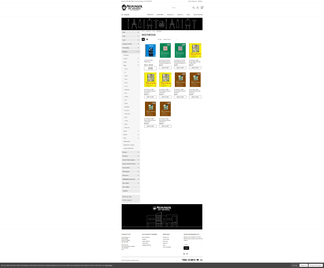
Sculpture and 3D (127, 44)
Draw (124, 36)
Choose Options (150, 68)
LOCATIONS (160, 14)
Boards (125, 134)
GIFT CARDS (126, 187)
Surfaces (125, 51)
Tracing (126, 120)
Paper (125, 62)
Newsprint (126, 110)
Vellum (126, 124)
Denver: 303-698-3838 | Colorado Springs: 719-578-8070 (137, 1)
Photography (126, 171)
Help (188, 14)
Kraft (125, 100)
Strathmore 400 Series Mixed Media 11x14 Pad (150, 120)
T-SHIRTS (125, 191)
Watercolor (127, 127)
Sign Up (148, 241)
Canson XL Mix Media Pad (148, 60)
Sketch (125, 117)
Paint (124, 32)
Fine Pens (125, 156)
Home (143, 31)
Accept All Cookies (315, 265)
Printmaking (126, 47)
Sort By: (160, 39)
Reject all (304, 265)
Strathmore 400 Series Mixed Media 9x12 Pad (194, 91)
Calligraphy (126, 89)
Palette (126, 75)
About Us (180, 14)
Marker (126, 103)
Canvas (125, 58)
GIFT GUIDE (126, 183)
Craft (124, 40)
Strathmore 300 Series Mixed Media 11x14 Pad (165, 91)
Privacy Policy (108, 265)
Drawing (126, 96)
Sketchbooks (127, 141)
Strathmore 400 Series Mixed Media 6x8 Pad (180, 91)
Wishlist (200, 1)
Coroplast (126, 55)
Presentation (126, 167)
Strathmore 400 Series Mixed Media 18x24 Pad (165, 120)
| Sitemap (137, 260)
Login (143, 241)
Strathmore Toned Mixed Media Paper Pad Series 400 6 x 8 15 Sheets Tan (165, 62)
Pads (125, 65)
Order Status (145, 243)
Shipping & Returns (146, 245)
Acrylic (126, 69)
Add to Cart (165, 67)
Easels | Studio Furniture (129, 163)
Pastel (125, 79)
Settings (294, 265)
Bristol (125, 82)
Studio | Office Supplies (129, 160)
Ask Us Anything (198, 14)
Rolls (125, 138)
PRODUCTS (150, 14)
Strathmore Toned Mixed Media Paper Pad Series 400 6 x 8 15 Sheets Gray (179, 62)
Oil (125, 72)
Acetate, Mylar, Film (128, 148)
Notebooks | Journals (129, 145)
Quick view (150, 51)
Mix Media (126, 107)
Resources (170, 14)
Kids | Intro (125, 175)
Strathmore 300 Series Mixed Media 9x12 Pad (150, 91)
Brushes (125, 152)
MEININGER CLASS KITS (129, 179)
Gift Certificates (192, 1)
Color (125, 93)
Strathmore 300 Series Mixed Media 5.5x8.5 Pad (194, 61)
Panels (125, 131)
